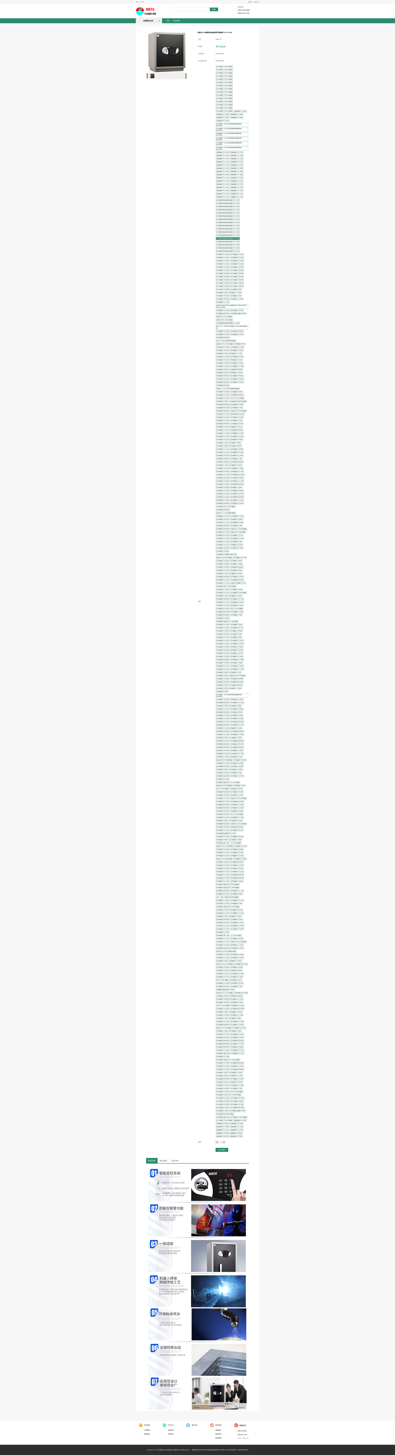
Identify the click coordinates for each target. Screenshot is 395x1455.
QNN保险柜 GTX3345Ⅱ (237, 417)
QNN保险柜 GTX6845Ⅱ (222, 299)
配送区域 (218, 1434)
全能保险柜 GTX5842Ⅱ (236, 1133)
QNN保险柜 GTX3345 (236, 980)
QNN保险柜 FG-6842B (236, 564)
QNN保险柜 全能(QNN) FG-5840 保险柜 (227, 621)
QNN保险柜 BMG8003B (235, 369)
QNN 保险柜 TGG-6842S (222, 1098)
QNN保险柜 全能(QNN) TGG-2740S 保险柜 (228, 782)
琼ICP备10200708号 (202, 1450)
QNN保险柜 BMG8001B (222, 313)
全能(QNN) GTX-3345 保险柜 (224, 316)
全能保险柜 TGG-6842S (236, 1123)
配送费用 (218, 1438)
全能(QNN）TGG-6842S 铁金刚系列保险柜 (227, 388)
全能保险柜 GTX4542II (222, 1136)
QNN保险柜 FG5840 (235, 289)
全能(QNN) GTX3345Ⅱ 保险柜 (239, 529)
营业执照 (176, 21)
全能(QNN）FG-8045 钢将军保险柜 (225, 513)
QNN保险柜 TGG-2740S (222, 302)
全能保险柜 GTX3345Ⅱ (236, 1136)
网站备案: (194, 1450)
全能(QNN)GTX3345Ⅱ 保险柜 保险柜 (226, 951)
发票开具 (171, 1434)
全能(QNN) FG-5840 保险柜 (238, 532)
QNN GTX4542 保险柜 (237, 608)
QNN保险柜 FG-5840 (235, 296)
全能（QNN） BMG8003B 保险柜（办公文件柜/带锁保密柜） (231, 327)
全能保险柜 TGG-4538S (236, 1126)
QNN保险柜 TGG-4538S (222, 310)
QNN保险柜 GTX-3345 (222, 360)
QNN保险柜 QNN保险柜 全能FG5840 (226, 554)
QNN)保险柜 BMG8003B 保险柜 (225, 1114)
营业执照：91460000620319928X (239, 1450)
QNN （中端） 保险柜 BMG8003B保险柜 (227, 897)
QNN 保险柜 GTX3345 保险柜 (224, 66)
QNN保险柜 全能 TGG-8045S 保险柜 (226, 586)
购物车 (250, 2)
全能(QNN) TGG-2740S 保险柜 (224, 344)
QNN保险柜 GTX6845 (222, 369)
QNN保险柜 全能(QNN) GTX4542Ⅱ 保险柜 (227, 884)
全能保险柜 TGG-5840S (240, 111)
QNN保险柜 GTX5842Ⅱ (237, 310)
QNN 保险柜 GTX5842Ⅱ (236, 1101)
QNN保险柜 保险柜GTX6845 (238, 313)
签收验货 (171, 1430)
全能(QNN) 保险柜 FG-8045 (238, 583)
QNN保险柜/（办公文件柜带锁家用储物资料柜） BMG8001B (229, 124)
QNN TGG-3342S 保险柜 (237, 398)
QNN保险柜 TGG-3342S (222, 449)
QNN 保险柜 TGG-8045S (237, 1098)
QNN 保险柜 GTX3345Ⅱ (236, 1104)
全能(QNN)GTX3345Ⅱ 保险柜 (238, 411)
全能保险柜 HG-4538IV (240, 1120)
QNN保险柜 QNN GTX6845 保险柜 (225, 506)
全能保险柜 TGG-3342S (222, 178)
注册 (142, 2)
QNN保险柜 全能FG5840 (223, 1053)
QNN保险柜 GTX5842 (222, 970)
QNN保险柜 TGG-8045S (237, 334)
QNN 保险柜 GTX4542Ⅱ (222, 1104)
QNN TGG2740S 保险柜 (236, 814)
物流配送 (218, 1430)
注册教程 (147, 1430)
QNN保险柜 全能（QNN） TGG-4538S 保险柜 (228, 935)
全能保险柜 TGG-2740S (222, 152)
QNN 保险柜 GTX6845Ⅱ (237, 270)
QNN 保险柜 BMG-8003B (237, 1107)
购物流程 (147, 1434)
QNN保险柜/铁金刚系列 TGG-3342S (226, 833)
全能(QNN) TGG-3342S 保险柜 (224, 846)
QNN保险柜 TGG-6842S (222, 254)
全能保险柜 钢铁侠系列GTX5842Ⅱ (225, 989)
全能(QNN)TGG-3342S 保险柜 (224, 320)
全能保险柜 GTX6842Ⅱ (222, 1133)
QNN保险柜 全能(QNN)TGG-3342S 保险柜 (227, 906)
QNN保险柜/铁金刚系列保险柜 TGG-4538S (227, 200)
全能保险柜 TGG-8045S (222, 1123)
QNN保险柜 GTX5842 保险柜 (238, 592)
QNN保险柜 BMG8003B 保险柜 (237, 401)
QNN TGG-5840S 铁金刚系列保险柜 (226, 341)
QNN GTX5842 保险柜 (235, 1095)
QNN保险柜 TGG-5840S (236, 299)
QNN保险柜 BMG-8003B (223, 407)
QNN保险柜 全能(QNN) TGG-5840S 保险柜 (228, 1060)
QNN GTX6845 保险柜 (237, 1091)
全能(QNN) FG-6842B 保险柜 (224, 859)
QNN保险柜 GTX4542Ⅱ (222, 296)
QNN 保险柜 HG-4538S (222, 1107)
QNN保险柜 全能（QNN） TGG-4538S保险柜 (228, 843)
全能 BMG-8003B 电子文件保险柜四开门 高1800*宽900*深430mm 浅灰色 (231, 306)
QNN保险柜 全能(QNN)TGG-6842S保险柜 (227, 887)
